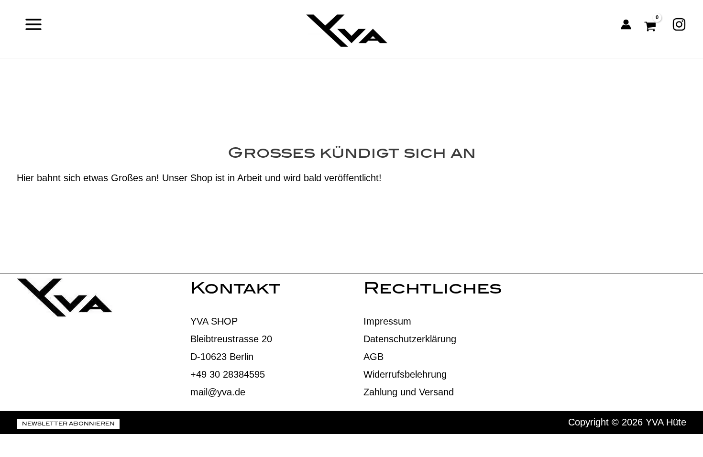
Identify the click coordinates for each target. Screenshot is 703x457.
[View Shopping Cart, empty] (651, 24)
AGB (373, 356)
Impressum (387, 321)
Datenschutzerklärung (409, 339)
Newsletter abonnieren (68, 424)
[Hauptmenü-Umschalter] (33, 24)
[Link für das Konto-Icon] (626, 24)
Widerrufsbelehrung (405, 374)
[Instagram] (679, 24)
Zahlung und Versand (408, 392)
